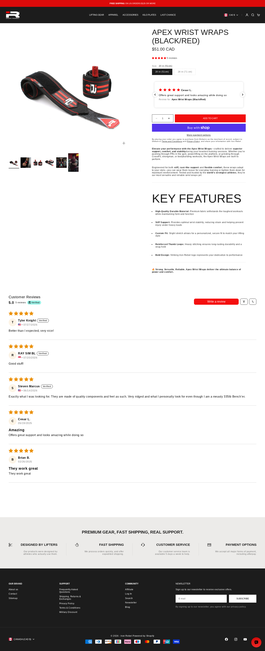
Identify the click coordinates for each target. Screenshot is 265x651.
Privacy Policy (66, 603)
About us (13, 589)
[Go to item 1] (14, 162)
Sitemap (13, 598)
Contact (13, 594)
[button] (159, 58)
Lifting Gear (96, 15)
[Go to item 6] (73, 162)
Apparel (113, 15)
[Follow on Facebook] (226, 639)
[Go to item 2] (26, 162)
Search (129, 598)
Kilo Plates (149, 15)
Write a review (216, 301)
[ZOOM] (123, 143)
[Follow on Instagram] (236, 639)
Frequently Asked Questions (68, 590)
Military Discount (68, 612)
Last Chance (168, 15)
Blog (127, 607)
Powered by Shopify (143, 636)
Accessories (130, 15)
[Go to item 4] (49, 162)
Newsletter (131, 602)
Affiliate (129, 589)
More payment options (199, 135)
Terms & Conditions (69, 608)
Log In (128, 594)
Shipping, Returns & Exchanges (70, 597)
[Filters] (244, 302)
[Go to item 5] (61, 162)
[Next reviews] (242, 94)
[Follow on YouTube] (245, 639)
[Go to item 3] (37, 162)
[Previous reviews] (155, 94)
